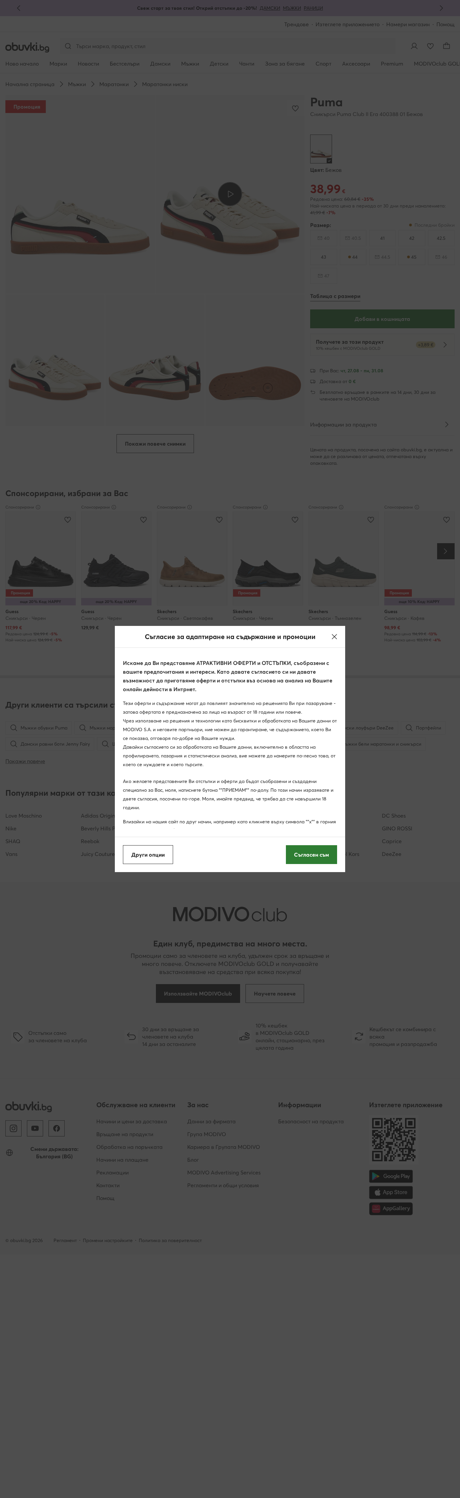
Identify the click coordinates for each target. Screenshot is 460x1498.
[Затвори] (334, 637)
